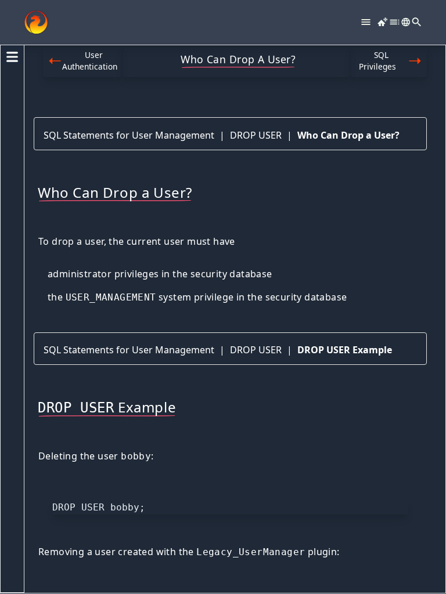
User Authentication (89, 60)
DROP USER (256, 135)
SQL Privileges (377, 60)
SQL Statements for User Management (129, 135)
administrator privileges (103, 273)
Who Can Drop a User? (348, 135)
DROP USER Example (344, 349)
